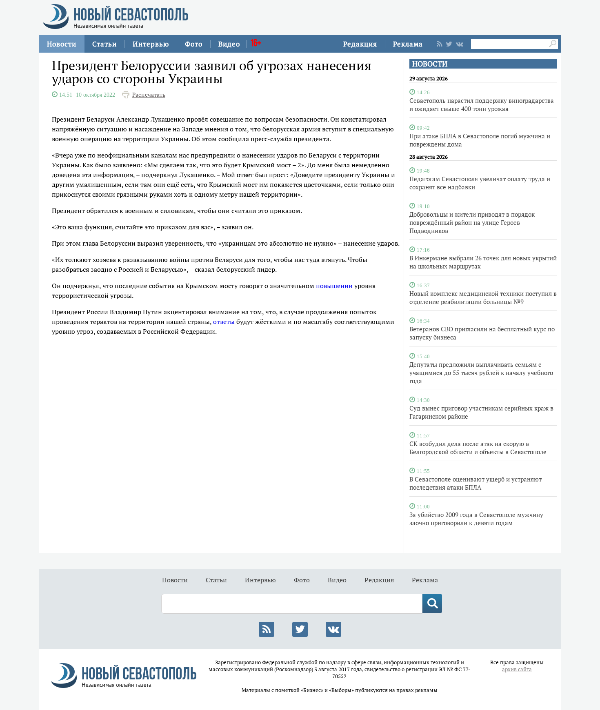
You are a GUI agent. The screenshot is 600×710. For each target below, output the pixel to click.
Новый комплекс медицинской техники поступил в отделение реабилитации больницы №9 (483, 297)
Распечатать (148, 94)
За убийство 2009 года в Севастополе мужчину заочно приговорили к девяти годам (476, 518)
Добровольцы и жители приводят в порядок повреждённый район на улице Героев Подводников (472, 222)
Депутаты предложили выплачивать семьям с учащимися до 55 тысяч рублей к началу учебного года (481, 372)
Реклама (408, 44)
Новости (61, 44)
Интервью (151, 44)
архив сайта (517, 669)
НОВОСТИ (429, 64)
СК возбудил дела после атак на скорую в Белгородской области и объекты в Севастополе (478, 447)
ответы (224, 321)
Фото (193, 44)
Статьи (104, 44)
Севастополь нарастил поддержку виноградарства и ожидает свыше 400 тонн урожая (481, 104)
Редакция (360, 44)
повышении (334, 285)
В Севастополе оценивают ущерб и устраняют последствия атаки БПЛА (475, 483)
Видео (229, 44)
